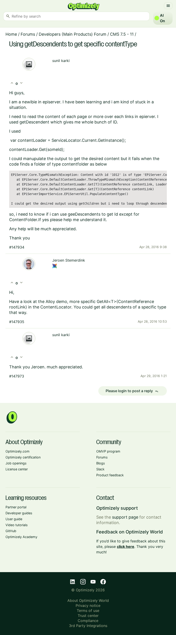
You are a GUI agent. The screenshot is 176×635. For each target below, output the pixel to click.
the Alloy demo (52, 301)
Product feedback (110, 475)
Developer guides (19, 513)
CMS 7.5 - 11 (122, 34)
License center (17, 469)
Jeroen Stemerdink (68, 260)
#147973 (16, 376)
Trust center (88, 615)
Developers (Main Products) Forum (72, 34)
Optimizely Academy (21, 537)
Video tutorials (17, 525)
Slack (100, 469)
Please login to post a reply (132, 391)
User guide (14, 519)
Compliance (88, 620)
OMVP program (108, 451)
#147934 (16, 247)
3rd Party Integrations (88, 625)
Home (11, 34)
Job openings (16, 463)
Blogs (100, 463)
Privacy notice (88, 605)
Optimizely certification (23, 457)
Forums (28, 34)
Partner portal (16, 507)
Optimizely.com (18, 451)
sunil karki (61, 60)
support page (125, 517)
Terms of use (88, 610)
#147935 (16, 321)
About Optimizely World (88, 600)
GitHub (11, 531)
